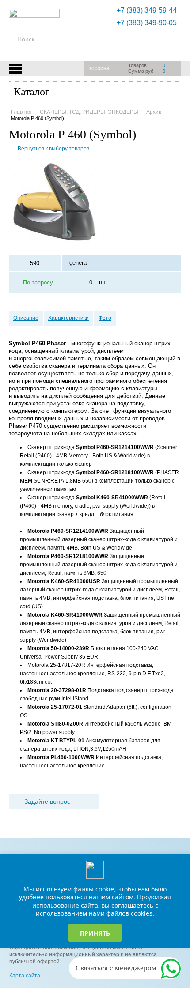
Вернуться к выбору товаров (53, 149)
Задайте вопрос (47, 801)
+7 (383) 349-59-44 (147, 10)
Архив (153, 112)
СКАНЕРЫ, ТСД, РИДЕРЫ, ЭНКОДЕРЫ (89, 112)
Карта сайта (24, 976)
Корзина (99, 68)
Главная (21, 112)
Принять (95, 933)
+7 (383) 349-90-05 (147, 22)
